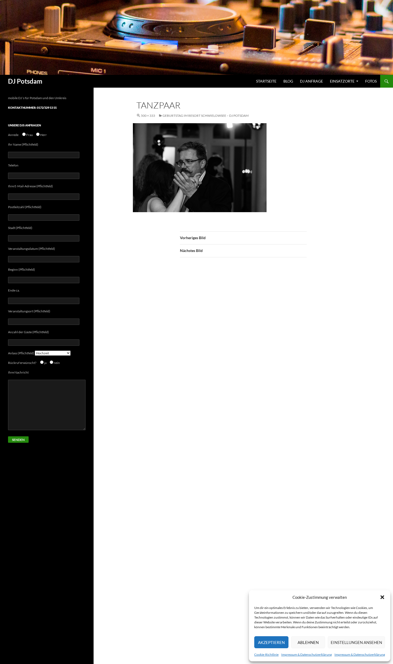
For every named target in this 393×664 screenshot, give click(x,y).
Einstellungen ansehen (356, 642)
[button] (382, 597)
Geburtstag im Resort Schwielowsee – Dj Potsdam (206, 116)
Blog (288, 81)
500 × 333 (148, 116)
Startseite (266, 81)
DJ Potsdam (25, 81)
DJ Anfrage (311, 81)
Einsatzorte (342, 81)
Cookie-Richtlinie (266, 655)
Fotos (371, 81)
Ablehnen (308, 642)
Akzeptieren (271, 642)
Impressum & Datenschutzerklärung (306, 655)
